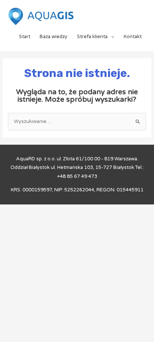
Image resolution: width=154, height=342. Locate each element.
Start (24, 37)
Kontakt (133, 37)
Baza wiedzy (53, 37)
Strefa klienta (92, 37)
